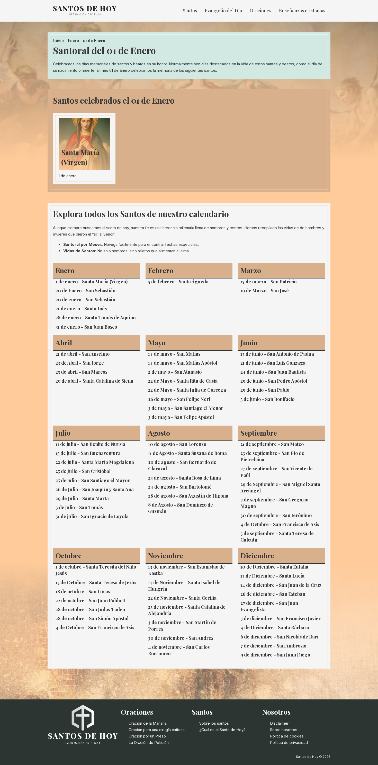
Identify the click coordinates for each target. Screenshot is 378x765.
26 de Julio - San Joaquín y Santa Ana (95, 489)
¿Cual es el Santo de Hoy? (222, 729)
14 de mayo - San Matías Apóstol (182, 363)
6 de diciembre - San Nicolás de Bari (279, 637)
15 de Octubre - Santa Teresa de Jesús (96, 582)
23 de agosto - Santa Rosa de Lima (184, 478)
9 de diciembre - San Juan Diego (275, 655)
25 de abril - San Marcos (81, 372)
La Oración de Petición (149, 742)
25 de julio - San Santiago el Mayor (93, 480)
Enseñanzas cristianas (302, 10)
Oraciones (260, 10)
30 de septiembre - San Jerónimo (276, 515)
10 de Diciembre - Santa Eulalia (274, 567)
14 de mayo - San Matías (174, 354)
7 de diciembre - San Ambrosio (273, 646)
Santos (190, 10)
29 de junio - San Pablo (264, 390)
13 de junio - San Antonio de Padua (277, 354)
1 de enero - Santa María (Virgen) (92, 281)
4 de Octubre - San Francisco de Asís (279, 524)
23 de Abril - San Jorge (80, 363)
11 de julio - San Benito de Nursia (90, 444)
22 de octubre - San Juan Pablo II (91, 600)
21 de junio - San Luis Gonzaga (272, 363)
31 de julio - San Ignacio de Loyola (92, 516)
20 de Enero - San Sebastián (85, 290)
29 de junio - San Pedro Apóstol (273, 381)
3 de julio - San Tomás (79, 507)
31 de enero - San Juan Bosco (86, 327)
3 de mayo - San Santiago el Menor (185, 408)
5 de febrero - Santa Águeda (178, 281)
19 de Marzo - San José (264, 290)
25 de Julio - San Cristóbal (83, 471)
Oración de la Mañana (148, 723)
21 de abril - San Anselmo (83, 354)
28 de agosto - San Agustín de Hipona (188, 496)
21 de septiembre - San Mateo (272, 444)
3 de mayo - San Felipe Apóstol (181, 417)
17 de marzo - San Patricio (268, 281)
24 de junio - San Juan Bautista (273, 372)
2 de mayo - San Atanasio (175, 372)
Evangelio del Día (223, 10)
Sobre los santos (214, 723)
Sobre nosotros (283, 729)
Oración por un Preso (147, 736)
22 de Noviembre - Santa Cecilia (182, 598)
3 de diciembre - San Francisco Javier (280, 618)
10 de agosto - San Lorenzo (177, 444)
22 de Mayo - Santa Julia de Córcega (187, 390)
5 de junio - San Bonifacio (267, 399)
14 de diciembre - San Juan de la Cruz (280, 585)
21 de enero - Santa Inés (81, 308)
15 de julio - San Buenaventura (88, 453)
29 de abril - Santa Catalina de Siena (94, 381)
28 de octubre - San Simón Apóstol (92, 618)
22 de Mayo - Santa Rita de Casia (183, 381)
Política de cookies (287, 736)
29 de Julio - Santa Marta (82, 498)
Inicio (58, 40)
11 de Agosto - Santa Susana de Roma (187, 453)
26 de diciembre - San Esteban (272, 594)
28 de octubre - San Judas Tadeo (90, 609)
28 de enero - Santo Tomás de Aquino (96, 317)
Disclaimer (279, 723)
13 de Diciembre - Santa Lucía (272, 576)
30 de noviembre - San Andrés (180, 638)
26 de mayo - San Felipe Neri (179, 399)
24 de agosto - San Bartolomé (180, 487)
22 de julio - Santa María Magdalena (95, 462)
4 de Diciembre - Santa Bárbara (274, 627)
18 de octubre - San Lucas (83, 591)
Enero (73, 40)
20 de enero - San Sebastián (85, 299)
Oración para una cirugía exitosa (157, 729)
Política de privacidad (289, 742)
